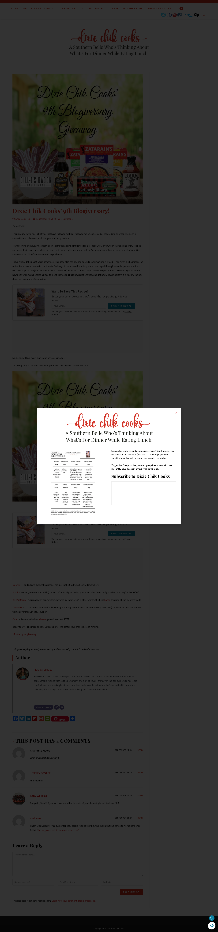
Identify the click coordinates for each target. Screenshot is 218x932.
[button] (176, 413)
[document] (109, 466)
